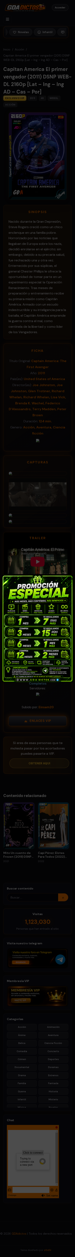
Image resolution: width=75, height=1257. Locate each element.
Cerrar (70, 578)
